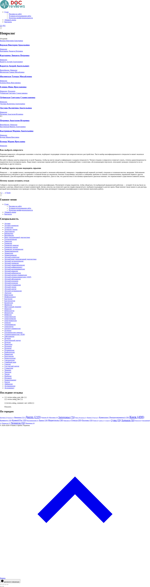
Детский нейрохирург (12, 273)
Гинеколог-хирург (11, 247)
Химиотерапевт (10, 380)
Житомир (53, 417)
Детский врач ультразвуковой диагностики (20, 259)
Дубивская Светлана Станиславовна (13, 93)
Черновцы (30, 423)
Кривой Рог (19, 420)
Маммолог (8, 305)
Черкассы (6, 423)
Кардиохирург (9, 301)
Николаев (67, 420)
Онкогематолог (10, 317)
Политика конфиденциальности (21, 18)
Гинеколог (8, 243)
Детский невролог (11, 271)
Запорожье (66, 417)
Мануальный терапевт (12, 307)
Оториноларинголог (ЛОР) (14, 334)
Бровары (10, 417)
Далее (8, 193)
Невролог (3, 49)
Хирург (7, 382)
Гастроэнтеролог (10, 239)
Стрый (107, 420)
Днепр (33, 417)
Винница (19, 417)
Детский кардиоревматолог (14, 269)
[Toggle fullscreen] (5, 584)
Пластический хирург (12, 340)
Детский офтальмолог (12, 279)
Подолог (7, 342)
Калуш (96, 417)
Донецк (45, 417)
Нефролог (8, 315)
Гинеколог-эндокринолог (13, 249)
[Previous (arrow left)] (1, 586)
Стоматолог (8, 368)
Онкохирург (9, 326)
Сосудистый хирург (11, 366)
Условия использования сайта (20, 16)
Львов (43, 420)
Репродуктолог (10, 358)
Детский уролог (10, 287)
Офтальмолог (9, 336)
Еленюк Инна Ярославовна (10, 83)
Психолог (8, 348)
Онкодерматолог (10, 321)
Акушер (7, 223)
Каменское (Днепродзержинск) (114, 417)
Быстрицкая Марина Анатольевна (13, 127)
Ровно (95, 420)
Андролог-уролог (11, 229)
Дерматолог (8, 253)
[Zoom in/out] (7, 584)
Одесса (76, 420)
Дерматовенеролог (11, 251)
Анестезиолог (9, 231)
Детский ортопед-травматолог (15, 275)
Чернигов (18, 423)
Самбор (102, 420)
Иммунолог (8, 295)
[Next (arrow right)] (3, 586)
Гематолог (8, 241)
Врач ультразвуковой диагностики (17, 237)
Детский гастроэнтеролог (14, 261)
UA (1, 26)
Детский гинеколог (11, 263)
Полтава (87, 420)
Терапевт (7, 370)
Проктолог (8, 344)
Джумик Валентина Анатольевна (12, 104)
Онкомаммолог (10, 324)
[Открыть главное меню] (1, 28)
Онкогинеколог (10, 319)
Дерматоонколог (10, 255)
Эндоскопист (9, 388)
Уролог (7, 374)
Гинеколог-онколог (11, 245)
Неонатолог (8, 313)
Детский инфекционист (13, 267)
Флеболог (8, 376)
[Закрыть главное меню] (1, 195)
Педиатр (7, 338)
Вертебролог (4, 70)
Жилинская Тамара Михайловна (12, 72)
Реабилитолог (9, 352)
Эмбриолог (8, 384)
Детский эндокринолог (13, 291)
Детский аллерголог (12, 257)
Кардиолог (8, 299)
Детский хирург (10, 289)
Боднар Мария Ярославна (9, 137)
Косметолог (8, 303)
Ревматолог (8, 354)
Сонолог (7, 364)
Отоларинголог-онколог (13, 332)
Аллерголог (8, 227)
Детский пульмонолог (12, 285)
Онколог (7, 322)
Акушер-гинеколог (11, 225)
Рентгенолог (9, 356)
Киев (136, 417)
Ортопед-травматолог (12, 328)
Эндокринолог (9, 386)
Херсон (138, 420)
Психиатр (11, 91)
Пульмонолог (9, 350)
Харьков (128, 420)
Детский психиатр (11, 281)
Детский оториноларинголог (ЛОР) (17, 277)
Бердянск (3, 417)
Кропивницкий (32, 420)
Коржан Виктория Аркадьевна (11, 41)
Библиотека (8, 233)
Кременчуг (6, 420)
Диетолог (8, 293)
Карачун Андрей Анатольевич (11, 62)
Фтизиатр (8, 378)
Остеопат (7, 330)
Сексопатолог (9, 360)
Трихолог (7, 372)
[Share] (3, 584)
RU (4, 26)
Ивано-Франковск (81, 417)
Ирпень (90, 417)
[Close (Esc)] (1, 584)
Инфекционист (10, 297)
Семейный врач (10, 362)
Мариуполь (55, 420)
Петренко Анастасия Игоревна (11, 114)
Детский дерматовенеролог (14, 265)
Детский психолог (11, 283)
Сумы (116, 420)
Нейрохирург (9, 311)
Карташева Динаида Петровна (11, 51)
